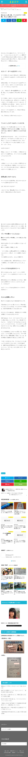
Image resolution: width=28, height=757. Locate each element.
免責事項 (13, 752)
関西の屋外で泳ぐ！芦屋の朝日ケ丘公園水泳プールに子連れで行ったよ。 (13, 708)
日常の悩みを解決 (7, 752)
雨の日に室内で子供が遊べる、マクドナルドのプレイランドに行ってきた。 (13, 699)
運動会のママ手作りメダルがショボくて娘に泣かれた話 (13, 687)
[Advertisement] (14, 38)
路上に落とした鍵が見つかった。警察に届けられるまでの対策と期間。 (13, 695)
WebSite (14, 560)
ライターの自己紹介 (20, 752)
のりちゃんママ (9, 555)
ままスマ (14, 1)
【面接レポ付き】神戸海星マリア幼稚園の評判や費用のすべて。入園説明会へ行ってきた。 (13, 704)
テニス (4, 473)
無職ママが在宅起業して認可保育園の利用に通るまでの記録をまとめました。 (14, 5)
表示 (18, 65)
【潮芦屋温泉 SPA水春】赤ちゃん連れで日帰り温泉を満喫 (13, 712)
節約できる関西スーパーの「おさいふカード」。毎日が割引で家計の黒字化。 (13, 691)
